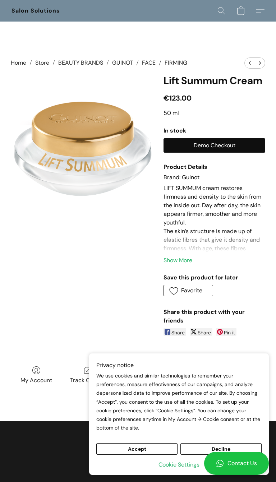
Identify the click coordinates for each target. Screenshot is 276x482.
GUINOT (122, 62)
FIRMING (176, 62)
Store (42, 62)
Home (18, 62)
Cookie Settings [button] (178, 464)
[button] (236, 463)
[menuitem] (250, 63)
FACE (149, 62)
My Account (36, 380)
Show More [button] (178, 260)
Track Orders (87, 380)
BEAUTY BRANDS (80, 62)
